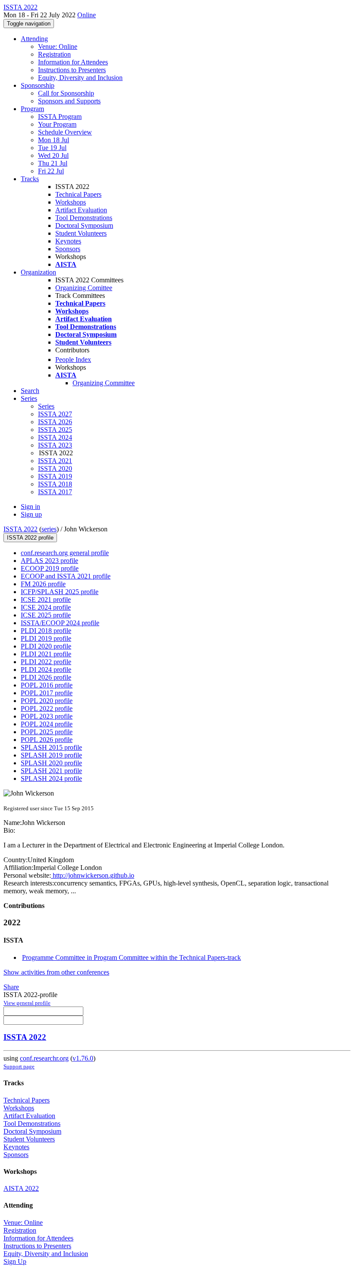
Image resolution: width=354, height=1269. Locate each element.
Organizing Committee (104, 383)
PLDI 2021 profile (46, 654)
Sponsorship (37, 85)
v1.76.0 (83, 1058)
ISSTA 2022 (20, 529)
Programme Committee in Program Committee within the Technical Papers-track (131, 957)
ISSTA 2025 (55, 429)
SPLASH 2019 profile (51, 755)
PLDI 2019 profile (46, 638)
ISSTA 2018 (55, 484)
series (49, 529)
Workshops (70, 202)
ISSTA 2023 (55, 445)
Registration (54, 54)
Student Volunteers (81, 233)
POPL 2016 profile (47, 685)
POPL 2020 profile (47, 700)
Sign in (30, 506)
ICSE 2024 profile (46, 607)
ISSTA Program (60, 116)
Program (32, 108)
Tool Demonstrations (83, 217)
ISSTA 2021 (55, 460)
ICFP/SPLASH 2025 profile (59, 591)
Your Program (57, 124)
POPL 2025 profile (47, 731)
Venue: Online (57, 46)
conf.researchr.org (44, 1058)
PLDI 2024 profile (46, 669)
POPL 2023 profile (47, 716)
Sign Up (14, 1261)
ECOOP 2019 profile (50, 568)
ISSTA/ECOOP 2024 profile (60, 623)
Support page (19, 1066)
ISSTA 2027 (55, 414)
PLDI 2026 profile (46, 677)
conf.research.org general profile (65, 552)
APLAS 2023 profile (49, 560)
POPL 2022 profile (47, 708)
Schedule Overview (65, 132)
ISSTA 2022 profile (30, 537)
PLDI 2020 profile (46, 646)
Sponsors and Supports (69, 101)
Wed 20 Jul (53, 155)
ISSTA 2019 (55, 476)
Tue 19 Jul (52, 147)
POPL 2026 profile (47, 739)
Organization (38, 272)
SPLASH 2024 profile (51, 778)
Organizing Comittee (83, 287)
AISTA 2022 (21, 1188)
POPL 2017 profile (47, 693)
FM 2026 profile (43, 584)
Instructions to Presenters (72, 70)
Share (11, 987)
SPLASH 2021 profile (51, 770)
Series (46, 406)
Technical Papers (78, 194)
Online (86, 15)
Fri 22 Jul (51, 171)
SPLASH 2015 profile (51, 747)
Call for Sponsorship (66, 93)
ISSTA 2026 (55, 421)
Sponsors (67, 249)
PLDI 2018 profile (46, 630)
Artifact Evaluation (81, 210)
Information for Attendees (73, 62)
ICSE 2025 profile (46, 615)
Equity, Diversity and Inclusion (80, 77)
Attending (34, 38)
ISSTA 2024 (55, 437)
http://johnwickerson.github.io (92, 875)
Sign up (31, 514)
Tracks (30, 178)
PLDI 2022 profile (46, 661)
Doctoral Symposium (84, 225)
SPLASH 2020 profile (51, 763)
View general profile (27, 1003)
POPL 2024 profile (47, 724)
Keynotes (68, 241)
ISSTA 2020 (55, 468)
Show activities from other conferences (56, 972)
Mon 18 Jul (53, 140)
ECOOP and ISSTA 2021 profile (66, 576)
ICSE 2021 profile (46, 599)
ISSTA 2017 (55, 491)
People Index (73, 359)
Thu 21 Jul (52, 163)
